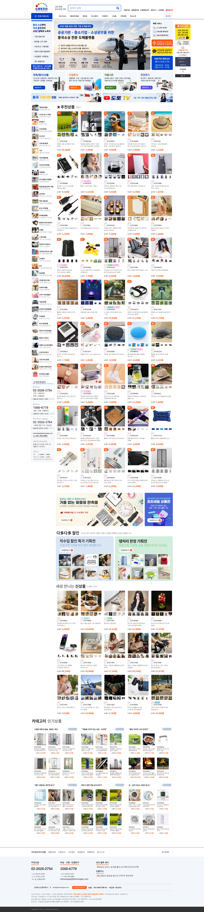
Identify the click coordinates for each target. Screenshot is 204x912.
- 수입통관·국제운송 (41, 56)
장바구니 (154, 10)
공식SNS (165, 852)
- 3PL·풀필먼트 (39, 61)
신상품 (114, 16)
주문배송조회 (144, 10)
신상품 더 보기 (92, 586)
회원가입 (127, 10)
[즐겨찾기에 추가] (183, 26)
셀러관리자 (169, 10)
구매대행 (123, 16)
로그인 (168, 16)
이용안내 (61, 852)
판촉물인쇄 (135, 10)
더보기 (78, 107)
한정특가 (105, 16)
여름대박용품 (74, 16)
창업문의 (81, 852)
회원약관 (52, 852)
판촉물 (85, 16)
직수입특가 (94, 16)
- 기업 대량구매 (39, 36)
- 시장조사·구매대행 (41, 46)
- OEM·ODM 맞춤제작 (41, 51)
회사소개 (133, 16)
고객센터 (161, 10)
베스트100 (62, 16)
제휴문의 (90, 852)
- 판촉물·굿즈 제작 (40, 41)
